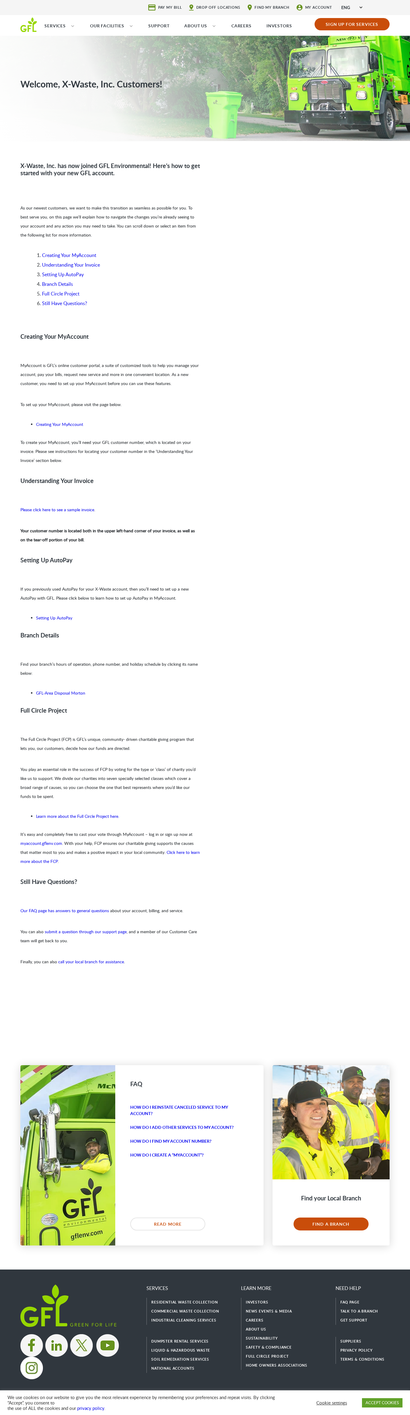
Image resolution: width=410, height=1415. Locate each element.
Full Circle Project (61, 293)
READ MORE (168, 1224)
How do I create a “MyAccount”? (166, 1155)
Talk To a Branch (359, 1311)
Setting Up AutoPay (63, 274)
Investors (257, 1302)
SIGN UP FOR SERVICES (352, 24)
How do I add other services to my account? (182, 1127)
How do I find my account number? (170, 1141)
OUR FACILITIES (107, 26)
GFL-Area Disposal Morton (60, 693)
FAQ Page (350, 1302)
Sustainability (262, 1338)
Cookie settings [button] (331, 1402)
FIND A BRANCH (330, 1224)
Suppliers (350, 1341)
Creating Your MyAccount (69, 255)
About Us (256, 1329)
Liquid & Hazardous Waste (180, 1350)
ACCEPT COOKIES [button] (382, 1402)
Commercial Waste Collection (185, 1311)
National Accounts (172, 1368)
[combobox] (352, 7)
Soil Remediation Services (180, 1359)
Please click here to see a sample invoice (57, 509)
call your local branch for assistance (91, 961)
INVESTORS (279, 26)
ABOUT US (195, 26)
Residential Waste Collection (184, 1302)
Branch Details (57, 284)
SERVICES (55, 26)
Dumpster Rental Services (180, 1341)
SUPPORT (158, 26)
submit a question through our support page (86, 931)
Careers (255, 1320)
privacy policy (90, 1408)
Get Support (353, 1320)
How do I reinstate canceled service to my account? (179, 1110)
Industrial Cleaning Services (183, 1320)
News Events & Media (269, 1311)
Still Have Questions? (64, 303)
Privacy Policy (356, 1350)
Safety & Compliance (269, 1347)
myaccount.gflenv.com (41, 843)
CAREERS (241, 26)
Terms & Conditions (362, 1359)
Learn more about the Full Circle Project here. (77, 816)
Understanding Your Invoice (71, 264)
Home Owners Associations (276, 1365)
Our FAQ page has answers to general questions (64, 910)
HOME (28, 24)
